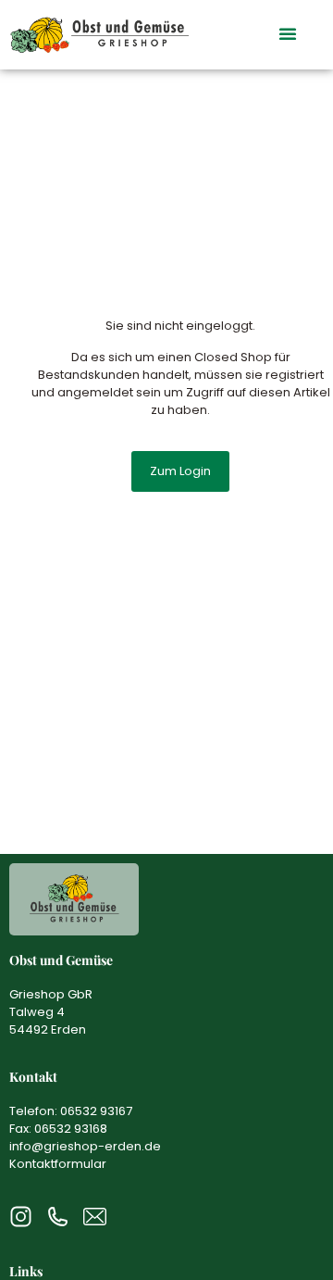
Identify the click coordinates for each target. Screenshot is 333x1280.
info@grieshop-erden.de (85, 1146)
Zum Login (180, 471)
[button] (288, 33)
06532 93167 (96, 1111)
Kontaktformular (57, 1164)
